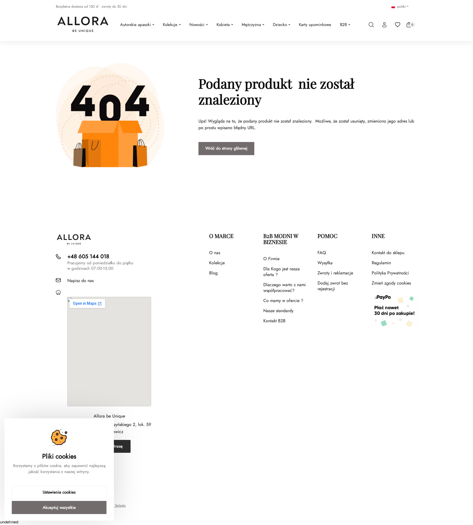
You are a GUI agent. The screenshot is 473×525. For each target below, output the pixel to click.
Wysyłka (325, 263)
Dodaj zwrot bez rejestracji (333, 286)
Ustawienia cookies (59, 492)
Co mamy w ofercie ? (283, 300)
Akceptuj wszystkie (59, 507)
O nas (214, 253)
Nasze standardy (278, 311)
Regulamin (381, 263)
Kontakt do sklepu (388, 253)
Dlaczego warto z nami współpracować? (284, 288)
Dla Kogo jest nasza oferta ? (281, 272)
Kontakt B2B (274, 321)
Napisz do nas (80, 280)
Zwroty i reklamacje (335, 273)
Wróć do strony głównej (226, 148)
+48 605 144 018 (88, 256)
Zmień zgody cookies (391, 283)
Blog (213, 273)
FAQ (322, 253)
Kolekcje (217, 263)
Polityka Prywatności (390, 273)
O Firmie (271, 259)
